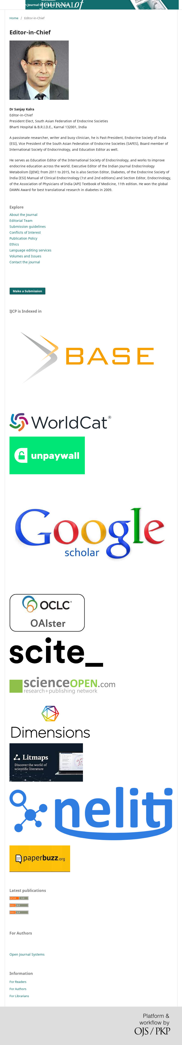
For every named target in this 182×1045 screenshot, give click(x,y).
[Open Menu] (9, 4)
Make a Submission (27, 291)
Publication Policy (23, 238)
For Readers (17, 982)
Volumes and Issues (25, 256)
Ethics (14, 244)
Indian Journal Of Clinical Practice (43, 5)
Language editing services (30, 250)
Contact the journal (24, 262)
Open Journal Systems (27, 954)
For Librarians (19, 996)
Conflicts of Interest (25, 232)
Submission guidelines (27, 226)
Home (13, 18)
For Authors (17, 989)
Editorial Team (20, 220)
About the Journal (23, 214)
